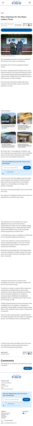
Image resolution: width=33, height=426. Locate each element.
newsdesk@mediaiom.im (10, 423)
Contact (3, 384)
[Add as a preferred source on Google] (18, 25)
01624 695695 (9, 420)
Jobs (2, 387)
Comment (28, 368)
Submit (27, 167)
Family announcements (7, 389)
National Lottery (8, 61)
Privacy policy (4, 386)
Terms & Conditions (6, 383)
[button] (3, 3)
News (2, 13)
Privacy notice (10, 171)
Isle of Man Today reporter (8, 24)
